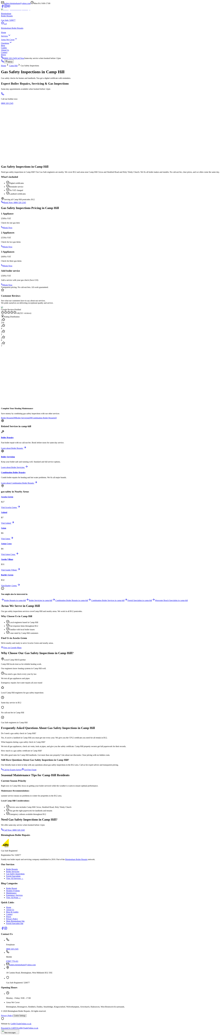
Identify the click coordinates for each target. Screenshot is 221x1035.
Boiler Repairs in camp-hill (15, 600)
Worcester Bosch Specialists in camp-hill (171, 600)
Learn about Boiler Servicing (12, 467)
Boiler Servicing (24, 418)
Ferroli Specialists (13, 876)
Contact (4, 52)
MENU (10, 62)
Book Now (7, 228)
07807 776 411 (12, 961)
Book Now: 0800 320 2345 (15, 202)
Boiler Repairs (8, 418)
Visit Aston (5, 539)
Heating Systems (13, 891)
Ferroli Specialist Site (14, 923)
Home (3, 32)
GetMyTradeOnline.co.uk (20, 1024)
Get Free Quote (30, 770)
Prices (3, 55)
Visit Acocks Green (9, 507)
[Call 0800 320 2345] (2, 62)
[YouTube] (8, 7)
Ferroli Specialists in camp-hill (140, 600)
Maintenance (11, 893)
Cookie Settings (20, 1016)
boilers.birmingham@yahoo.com (17, 3)
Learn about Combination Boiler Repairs (17, 483)
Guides (4, 48)
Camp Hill (13, 66)
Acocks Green (7, 497)
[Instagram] (5, 7)
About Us (5, 50)
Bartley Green (7, 575)
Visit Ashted (6, 523)
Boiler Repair (11, 888)
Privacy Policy (12, 919)
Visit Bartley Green (9, 586)
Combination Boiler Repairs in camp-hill (71, 600)
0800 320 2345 (7, 103)
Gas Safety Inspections (15, 874)
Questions (5, 43)
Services (4, 36)
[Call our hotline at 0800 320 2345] (2, 95)
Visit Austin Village (9, 570)
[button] (110, 23)
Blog (3, 45)
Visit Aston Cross (8, 554)
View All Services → (14, 878)
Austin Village (7, 559)
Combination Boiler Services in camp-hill (107, 600)
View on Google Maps (12, 648)
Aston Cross (6, 544)
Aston (3, 528)
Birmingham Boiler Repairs (76, 859)
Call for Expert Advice (12, 770)
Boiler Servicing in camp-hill (40, 600)
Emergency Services (14, 895)
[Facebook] (2, 7)
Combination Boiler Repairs (44, 418)
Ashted (4, 512)
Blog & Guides (12, 912)
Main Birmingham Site (15, 921)
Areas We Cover (7, 40)
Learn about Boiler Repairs (12, 448)
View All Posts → (13, 897)
